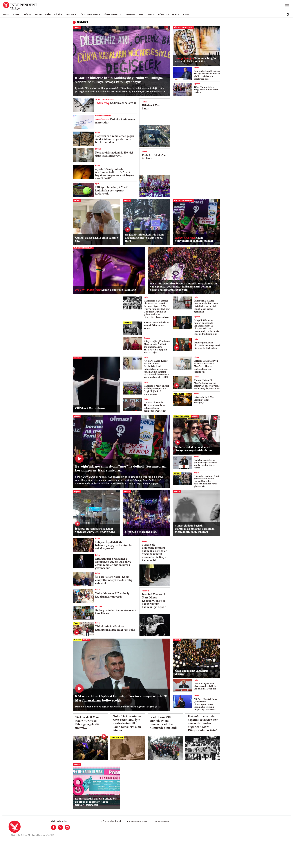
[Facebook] (53, 827)
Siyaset (17, 15)
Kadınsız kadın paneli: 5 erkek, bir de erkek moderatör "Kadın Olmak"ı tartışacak (95, 802)
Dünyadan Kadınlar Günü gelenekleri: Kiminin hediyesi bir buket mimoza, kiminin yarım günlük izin (206, 481)
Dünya (27, 15)
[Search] (288, 15)
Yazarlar (70, 15)
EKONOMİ (130, 15)
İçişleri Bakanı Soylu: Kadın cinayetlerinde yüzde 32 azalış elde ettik (113, 580)
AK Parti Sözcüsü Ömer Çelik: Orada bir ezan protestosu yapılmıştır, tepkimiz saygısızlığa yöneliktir (205, 704)
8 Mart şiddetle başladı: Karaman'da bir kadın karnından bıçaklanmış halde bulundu (195, 529)
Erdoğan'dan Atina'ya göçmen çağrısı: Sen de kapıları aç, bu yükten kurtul (205, 464)
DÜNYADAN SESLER (113, 15)
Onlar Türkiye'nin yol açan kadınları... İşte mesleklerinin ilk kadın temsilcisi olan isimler (127, 723)
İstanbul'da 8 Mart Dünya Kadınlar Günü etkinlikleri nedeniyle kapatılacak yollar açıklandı (206, 306)
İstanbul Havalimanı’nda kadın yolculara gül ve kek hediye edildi (95, 530)
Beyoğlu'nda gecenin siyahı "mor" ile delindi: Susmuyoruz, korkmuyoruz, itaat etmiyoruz (120, 468)
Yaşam (38, 15)
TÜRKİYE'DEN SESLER (90, 15)
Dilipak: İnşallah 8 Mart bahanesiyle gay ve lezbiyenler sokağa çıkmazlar (114, 545)
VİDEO (186, 15)
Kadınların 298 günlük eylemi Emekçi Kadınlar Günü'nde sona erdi (163, 722)
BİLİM (48, 15)
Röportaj (163, 15)
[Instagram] (67, 827)
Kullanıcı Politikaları (137, 822)
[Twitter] (60, 827)
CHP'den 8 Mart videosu (90, 408)
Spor (141, 15)
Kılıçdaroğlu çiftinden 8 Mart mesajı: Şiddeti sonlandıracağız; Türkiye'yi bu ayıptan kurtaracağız (157, 347)
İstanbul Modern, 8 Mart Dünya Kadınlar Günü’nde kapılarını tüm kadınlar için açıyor (154, 601)
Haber (5, 15)
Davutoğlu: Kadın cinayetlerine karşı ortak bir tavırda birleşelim (207, 346)
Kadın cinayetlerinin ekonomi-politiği (194, 239)
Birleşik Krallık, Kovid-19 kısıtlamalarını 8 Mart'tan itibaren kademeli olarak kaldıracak (206, 366)
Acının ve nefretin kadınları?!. (106, 290)
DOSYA (175, 15)
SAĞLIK (151, 15)
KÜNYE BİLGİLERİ (111, 822)
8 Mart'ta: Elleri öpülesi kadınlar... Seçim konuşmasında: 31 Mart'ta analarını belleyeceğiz (121, 698)
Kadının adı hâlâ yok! (115, 103)
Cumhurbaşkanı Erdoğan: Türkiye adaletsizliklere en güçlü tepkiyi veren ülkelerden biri (207, 75)
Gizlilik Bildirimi (161, 822)
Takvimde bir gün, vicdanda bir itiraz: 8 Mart (196, 60)
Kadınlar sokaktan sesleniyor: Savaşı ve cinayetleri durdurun (193, 449)
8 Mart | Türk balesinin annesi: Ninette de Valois (156, 325)
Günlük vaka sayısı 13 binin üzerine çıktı (96, 239)
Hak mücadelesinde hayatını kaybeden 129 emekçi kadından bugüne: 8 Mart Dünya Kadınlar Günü (203, 723)
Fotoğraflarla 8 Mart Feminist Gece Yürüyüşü (204, 400)
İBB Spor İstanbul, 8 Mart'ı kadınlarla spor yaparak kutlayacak (111, 190)
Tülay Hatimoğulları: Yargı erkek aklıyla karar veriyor (206, 90)
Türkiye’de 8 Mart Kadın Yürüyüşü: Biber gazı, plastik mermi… (87, 722)
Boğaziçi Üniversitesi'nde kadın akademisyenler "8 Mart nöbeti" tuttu (144, 238)
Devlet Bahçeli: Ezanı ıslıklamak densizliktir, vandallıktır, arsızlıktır (205, 686)
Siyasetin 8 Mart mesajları (141, 532)
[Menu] (287, 6)
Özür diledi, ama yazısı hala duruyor (191, 672)
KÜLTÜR (58, 15)
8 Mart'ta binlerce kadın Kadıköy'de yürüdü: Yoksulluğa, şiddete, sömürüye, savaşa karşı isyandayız (119, 80)
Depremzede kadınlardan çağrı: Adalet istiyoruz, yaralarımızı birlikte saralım (114, 139)
